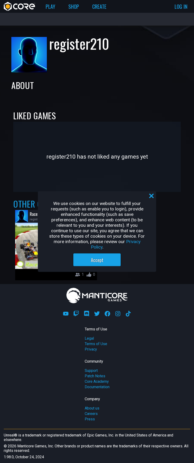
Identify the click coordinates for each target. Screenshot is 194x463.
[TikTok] (128, 313)
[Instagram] (118, 313)
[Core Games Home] (19, 6)
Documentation (97, 387)
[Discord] (86, 313)
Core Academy (97, 381)
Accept (97, 259)
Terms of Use (96, 344)
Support (91, 370)
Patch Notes (95, 376)
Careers (91, 413)
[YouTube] (66, 313)
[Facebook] (107, 313)
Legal (89, 338)
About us (92, 408)
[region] (97, 231)
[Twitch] (76, 313)
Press (90, 419)
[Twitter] (97, 313)
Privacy (91, 349)
